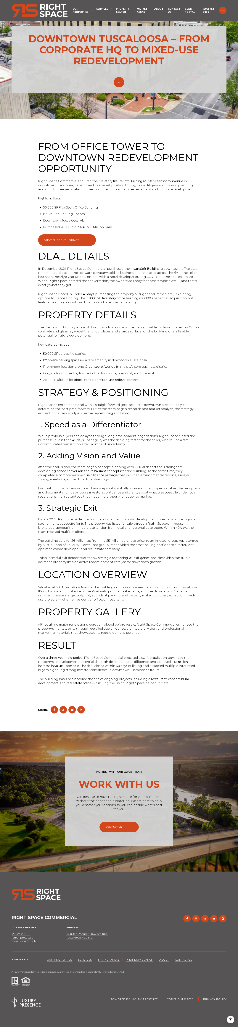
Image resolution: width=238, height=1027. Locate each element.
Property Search (122, 10)
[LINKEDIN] (205, 918)
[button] (119, 827)
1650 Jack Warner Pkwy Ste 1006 (87, 934)
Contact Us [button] (183, 959)
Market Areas (142, 10)
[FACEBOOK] (187, 918)
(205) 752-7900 (209, 10)
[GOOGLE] (222, 918)
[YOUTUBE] (214, 918)
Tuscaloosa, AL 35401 (80, 937)
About (158, 8)
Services (85, 959)
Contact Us (174, 10)
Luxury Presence (144, 999)
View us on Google (24, 941)
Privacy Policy (214, 999)
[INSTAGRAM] (196, 918)
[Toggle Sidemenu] (222, 10)
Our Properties (59, 959)
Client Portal (190, 10)
